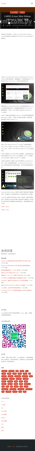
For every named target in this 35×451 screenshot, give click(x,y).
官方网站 (15, 199)
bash (17, 371)
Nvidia (26, 381)
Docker (14, 373)
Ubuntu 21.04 (13, 389)
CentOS (3, 373)
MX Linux (10, 381)
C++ (27, 371)
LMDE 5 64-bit (5, 206)
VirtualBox (8, 391)
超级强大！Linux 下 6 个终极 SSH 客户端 (12, 275)
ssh (11, 386)
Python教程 (4, 421)
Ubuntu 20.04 (5, 389)
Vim (3, 391)
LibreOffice (25, 376)
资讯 (22, 12)
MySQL (3, 417)
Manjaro (4, 381)
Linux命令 (25, 378)
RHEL (21, 384)
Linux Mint (18, 378)
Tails (21, 386)
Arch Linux (11, 371)
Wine (20, 391)
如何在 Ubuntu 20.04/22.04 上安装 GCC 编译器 (13, 285)
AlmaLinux (4, 371)
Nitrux (21, 381)
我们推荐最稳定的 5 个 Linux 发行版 (10, 270)
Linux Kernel (4, 378)
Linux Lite (12, 378)
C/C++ (3, 401)
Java (2, 408)
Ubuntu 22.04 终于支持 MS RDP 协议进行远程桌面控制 (15, 265)
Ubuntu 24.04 (29, 389)
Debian (9, 373)
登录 (14, 253)
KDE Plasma (17, 376)
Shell (7, 386)
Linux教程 (4, 414)
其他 (2, 427)
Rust (3, 386)
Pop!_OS (10, 384)
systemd (16, 386)
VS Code (15, 391)
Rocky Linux (27, 384)
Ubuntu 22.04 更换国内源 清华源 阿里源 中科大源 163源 (15, 261)
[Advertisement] (17, 58)
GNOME (4, 376)
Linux (31, 376)
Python (15, 384)
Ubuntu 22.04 (21, 389)
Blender (22, 371)
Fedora (19, 373)
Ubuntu (26, 386)
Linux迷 (3, 3)
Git (29, 373)
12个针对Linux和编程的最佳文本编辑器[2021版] (13, 278)
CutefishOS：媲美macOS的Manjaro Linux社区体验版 (14, 280)
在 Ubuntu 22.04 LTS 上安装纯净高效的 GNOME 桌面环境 (16, 290)
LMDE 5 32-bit (5, 209)
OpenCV (4, 384)
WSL (25, 391)
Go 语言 (3, 404)
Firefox (25, 373)
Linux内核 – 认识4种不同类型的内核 (10, 287)
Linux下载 (14, 12)
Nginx (16, 381)
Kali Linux (10, 376)
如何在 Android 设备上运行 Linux (10, 272)
